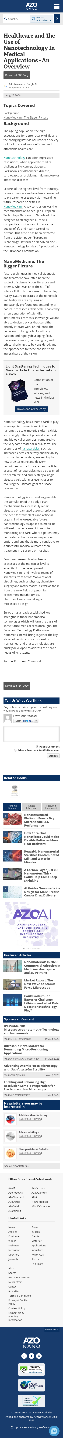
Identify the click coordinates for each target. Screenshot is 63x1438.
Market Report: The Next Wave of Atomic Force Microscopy (39, 984)
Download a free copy (31, 409)
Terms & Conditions (19, 1295)
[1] (12, 818)
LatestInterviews (31, 807)
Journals (13, 1259)
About (11, 1268)
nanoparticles (31, 448)
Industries (37, 1250)
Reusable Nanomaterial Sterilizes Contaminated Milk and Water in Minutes (41, 856)
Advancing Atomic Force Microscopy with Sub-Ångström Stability (31, 1067)
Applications (38, 1245)
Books (34, 1227)
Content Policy (16, 1308)
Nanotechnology (14, 158)
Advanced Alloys (29, 1132)
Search (12, 1273)
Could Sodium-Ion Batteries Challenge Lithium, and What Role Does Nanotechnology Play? (41, 1003)
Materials (37, 1241)
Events (35, 1236)
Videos (12, 1241)
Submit (53, 755)
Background (11, 113)
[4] (12, 873)
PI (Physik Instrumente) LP (24, 1058)
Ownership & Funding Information (16, 1316)
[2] (12, 837)
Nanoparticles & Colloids (33, 1149)
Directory (13, 1254)
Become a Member (19, 1277)
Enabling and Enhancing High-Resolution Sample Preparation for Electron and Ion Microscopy (29, 1085)
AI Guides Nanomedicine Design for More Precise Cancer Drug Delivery (42, 891)
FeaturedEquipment (51, 807)
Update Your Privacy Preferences (33, 1427)
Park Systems (17, 1075)
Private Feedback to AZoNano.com (38, 750)
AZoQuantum (39, 1192)
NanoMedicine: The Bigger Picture (26, 117)
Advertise (13, 1291)
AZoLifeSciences (40, 1206)
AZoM (11, 1188)
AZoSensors (38, 1188)
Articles (12, 1231)
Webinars (14, 1245)
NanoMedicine (13, 206)
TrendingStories (12, 807)
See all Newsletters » (16, 1166)
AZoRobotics (15, 1192)
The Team (37, 1263)
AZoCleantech (16, 1197)
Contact (12, 1286)
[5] (12, 892)
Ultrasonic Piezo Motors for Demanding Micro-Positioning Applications (26, 1049)
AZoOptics (14, 1201)
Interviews (14, 1250)
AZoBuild (13, 1206)
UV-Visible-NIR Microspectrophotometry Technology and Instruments (31, 1029)
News (11, 1227)
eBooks (35, 1231)
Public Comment (49, 746)
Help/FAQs (37, 1254)
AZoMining (14, 1211)
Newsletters (15, 1282)
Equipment (14, 1236)
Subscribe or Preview (30, 1118)
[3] (12, 855)
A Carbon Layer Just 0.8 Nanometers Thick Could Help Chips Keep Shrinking (41, 875)
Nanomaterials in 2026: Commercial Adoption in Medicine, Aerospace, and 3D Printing (42, 967)
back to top (51, 1329)
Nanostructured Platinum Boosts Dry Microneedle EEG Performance (39, 820)
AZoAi (34, 1197)
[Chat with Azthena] (54, 1431)
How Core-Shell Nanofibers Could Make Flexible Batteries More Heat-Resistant (41, 838)
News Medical (39, 1201)
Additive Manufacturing (33, 1115)
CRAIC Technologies (20, 1038)
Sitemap (36, 1259)
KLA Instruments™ (20, 1094)
